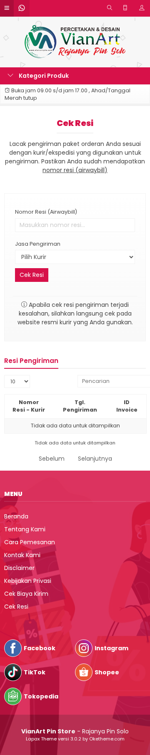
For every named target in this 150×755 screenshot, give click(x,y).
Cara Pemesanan (29, 542)
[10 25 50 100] (17, 381)
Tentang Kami (24, 529)
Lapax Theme (41, 738)
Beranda (16, 516)
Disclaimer (19, 568)
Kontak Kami (22, 555)
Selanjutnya (95, 458)
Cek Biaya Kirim (26, 594)
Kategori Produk (43, 76)
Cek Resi (75, 123)
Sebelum (52, 458)
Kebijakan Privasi (27, 581)
